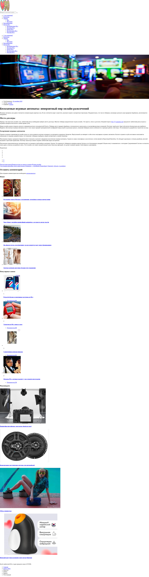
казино (11, 104)
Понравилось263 (12, 355)
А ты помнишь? (8, 15)
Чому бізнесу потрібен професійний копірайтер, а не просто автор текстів (26, 222)
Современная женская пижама (13, 352)
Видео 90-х (6, 24)
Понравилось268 (12, 328)
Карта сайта (6, 568)
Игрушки (9, 21)
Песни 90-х (10, 29)
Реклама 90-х (11, 32)
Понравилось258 (12, 382)
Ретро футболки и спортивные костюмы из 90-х (18, 297)
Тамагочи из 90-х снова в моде (12, 324)
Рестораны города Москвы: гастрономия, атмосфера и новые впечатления (26, 199)
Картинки (6, 17)
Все (8, 20)
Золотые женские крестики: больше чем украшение (19, 268)
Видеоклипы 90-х (12, 31)
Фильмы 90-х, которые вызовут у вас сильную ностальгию (21, 379)
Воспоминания (7, 23)
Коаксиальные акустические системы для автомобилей (17, 465)
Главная (5, 567)
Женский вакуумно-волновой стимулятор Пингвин (16, 557)
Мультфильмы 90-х (12, 26)
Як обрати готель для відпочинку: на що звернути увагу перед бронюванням (27, 245)
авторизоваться (30, 173)
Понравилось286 (12, 300)
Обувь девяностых (6, 511)
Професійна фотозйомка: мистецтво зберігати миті (15, 426)
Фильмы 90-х (11, 28)
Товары (5, 18)
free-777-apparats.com (117, 121)
